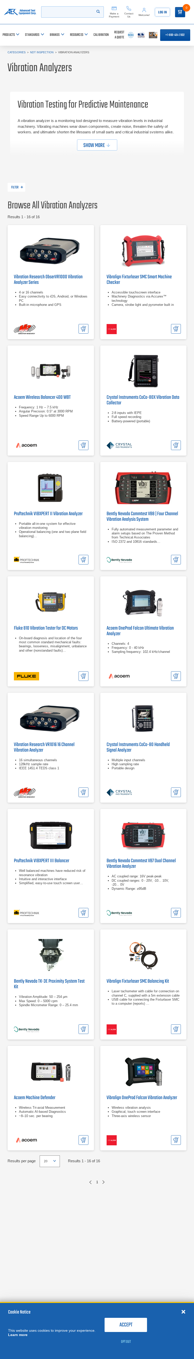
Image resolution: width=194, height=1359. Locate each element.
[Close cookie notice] (183, 1311)
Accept (125, 1325)
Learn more (18, 1335)
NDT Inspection (42, 52)
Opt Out (126, 1342)
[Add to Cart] (83, 329)
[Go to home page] (20, 12)
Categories (17, 52)
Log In (162, 12)
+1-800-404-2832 (175, 35)
